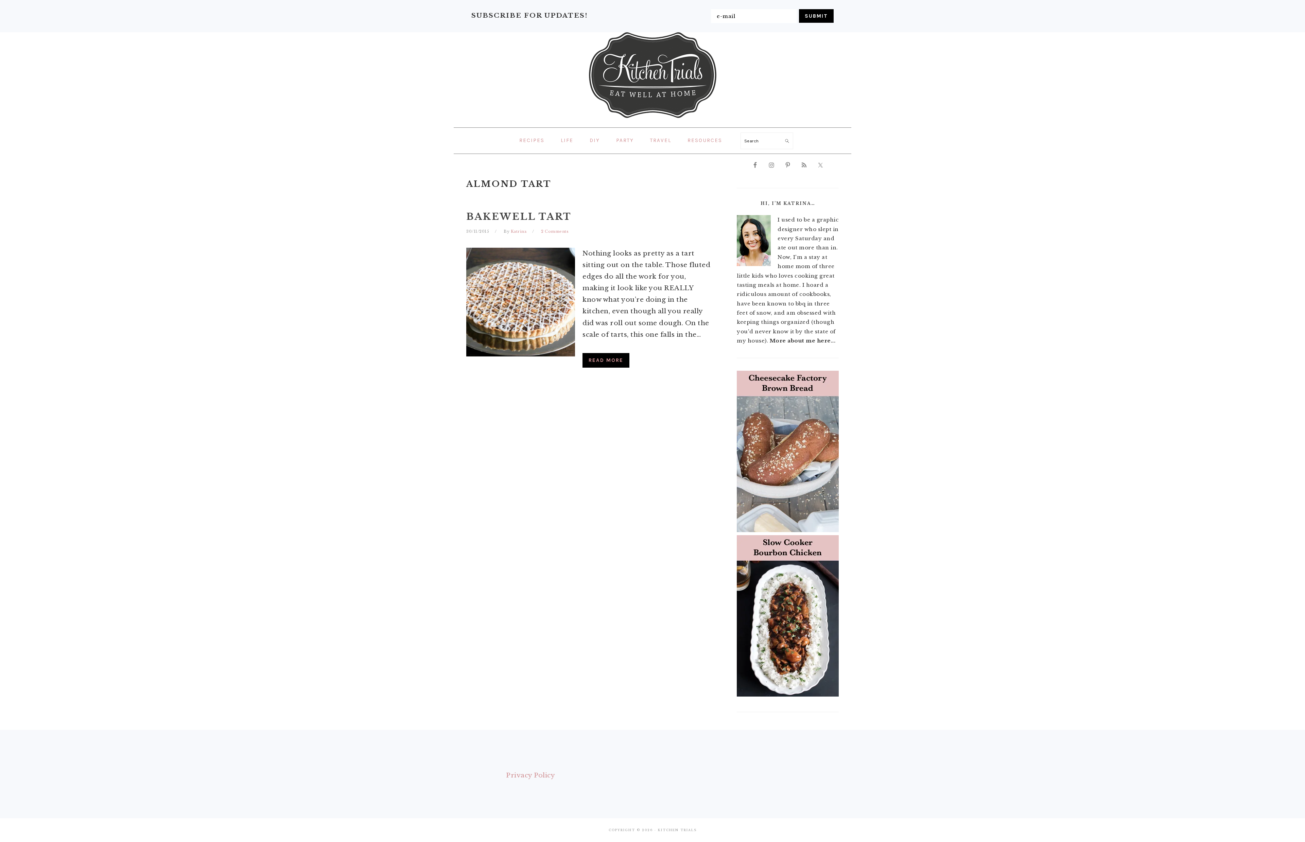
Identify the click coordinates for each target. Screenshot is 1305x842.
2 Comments (555, 231)
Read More (606, 360)
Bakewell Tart (519, 216)
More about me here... (803, 340)
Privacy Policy (530, 775)
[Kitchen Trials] (652, 119)
